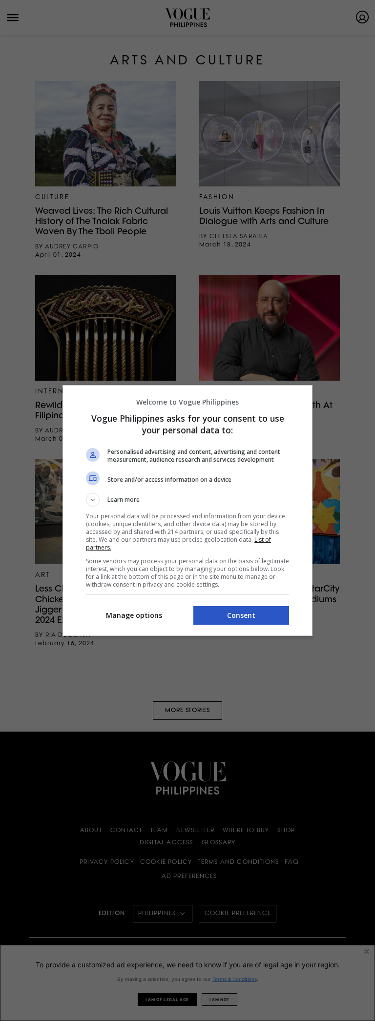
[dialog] (187, 510)
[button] (187, 500)
